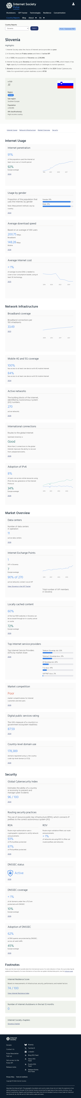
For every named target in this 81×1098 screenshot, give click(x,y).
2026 (9, 249)
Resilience (47, 13)
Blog (24, 18)
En (40, 18)
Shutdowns (11, 13)
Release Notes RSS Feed (33, 1071)
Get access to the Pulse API (12, 1061)
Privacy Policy (10, 1077)
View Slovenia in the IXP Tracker (19, 586)
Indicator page (69, 971)
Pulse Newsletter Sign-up (12, 1054)
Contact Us (10, 1049)
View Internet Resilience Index (18, 993)
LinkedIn (31, 1052)
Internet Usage (12, 130)
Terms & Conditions (22, 1077)
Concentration (59, 13)
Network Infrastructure (27, 130)
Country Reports (13, 18)
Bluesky (31, 1045)
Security (55, 130)
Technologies (35, 13)
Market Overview (44, 130)
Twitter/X (31, 1048)
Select (34, 28)
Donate (8, 1045)
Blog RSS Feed (33, 1055)
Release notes (11, 1067)
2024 (9, 174)
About (31, 18)
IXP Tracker (22, 13)
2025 (9, 281)
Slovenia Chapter (14, 1024)
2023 (9, 331)
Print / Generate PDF (67, 29)
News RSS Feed (31, 1060)
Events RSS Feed (32, 1065)
